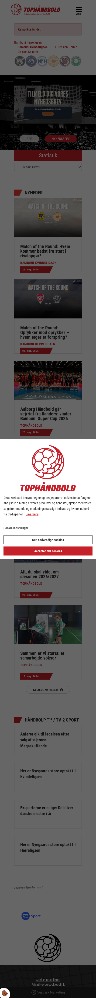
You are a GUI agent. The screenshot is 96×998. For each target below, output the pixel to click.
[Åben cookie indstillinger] (5, 993)
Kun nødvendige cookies (48, 540)
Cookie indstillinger (15, 528)
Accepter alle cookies (48, 551)
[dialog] (48, 499)
